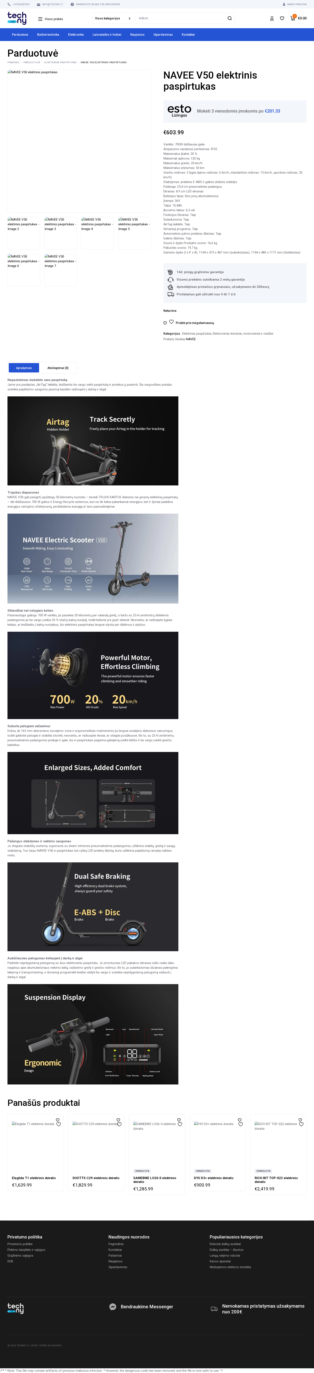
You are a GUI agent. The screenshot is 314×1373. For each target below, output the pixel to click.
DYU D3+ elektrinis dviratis (213, 1178)
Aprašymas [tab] (24, 368)
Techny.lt (23, 1345)
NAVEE (191, 339)
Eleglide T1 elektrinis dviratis (34, 1178)
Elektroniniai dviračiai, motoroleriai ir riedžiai (243, 334)
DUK (10, 1261)
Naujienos (115, 1261)
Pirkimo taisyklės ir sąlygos (26, 1250)
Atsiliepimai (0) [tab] (58, 368)
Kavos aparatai (220, 1261)
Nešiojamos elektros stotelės (230, 1267)
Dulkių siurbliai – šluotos (227, 1250)
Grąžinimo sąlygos (20, 1255)
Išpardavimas (118, 1267)
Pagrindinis (116, 1244)
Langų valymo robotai (225, 1255)
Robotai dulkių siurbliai (225, 1244)
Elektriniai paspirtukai (196, 334)
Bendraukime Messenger (147, 1306)
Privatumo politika (19, 1244)
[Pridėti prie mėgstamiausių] (57, 1120)
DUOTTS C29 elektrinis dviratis (96, 1178)
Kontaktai (115, 1250)
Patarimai (115, 1255)
